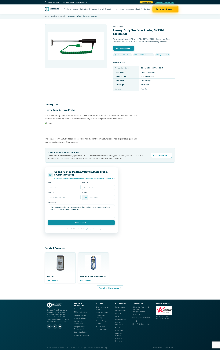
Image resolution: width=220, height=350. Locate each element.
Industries (120, 9)
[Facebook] (54, 326)
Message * (52, 203)
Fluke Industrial (120, 307)
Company (85, 183)
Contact (147, 9)
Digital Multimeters (80, 312)
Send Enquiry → (81, 222)
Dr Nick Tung (103, 348)
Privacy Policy (87, 229)
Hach (117, 316)
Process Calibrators (80, 318)
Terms (95, 229)
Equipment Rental (102, 312)
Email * (51, 193)
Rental (101, 9)
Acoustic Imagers (80, 315)
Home (47, 16)
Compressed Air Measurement (79, 328)
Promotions (109, 9)
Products (67, 9)
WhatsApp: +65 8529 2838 (141, 318)
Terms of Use (168, 348)
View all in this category (109, 288)
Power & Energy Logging (101, 322)
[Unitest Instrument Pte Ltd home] (53, 9)
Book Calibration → (161, 155)
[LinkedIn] (49, 326)
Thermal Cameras (80, 309)
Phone (84, 193)
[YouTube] (60, 326)
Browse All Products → (82, 335)
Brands (75, 9)
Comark (62, 16)
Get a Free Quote (164, 9)
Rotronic (118, 313)
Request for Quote (124, 48)
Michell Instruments (119, 329)
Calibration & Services (88, 9)
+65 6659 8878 (146, 2)
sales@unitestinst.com (165, 2)
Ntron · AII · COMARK (118, 334)
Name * (50, 183)
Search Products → (80, 332)
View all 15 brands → (118, 340)
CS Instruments (120, 319)
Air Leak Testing (101, 326)
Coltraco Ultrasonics (119, 324)
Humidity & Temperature (78, 322)
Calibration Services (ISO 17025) (102, 308)
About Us (138, 9)
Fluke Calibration (120, 310)
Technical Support (102, 329)
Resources (130, 9)
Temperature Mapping (100, 317)
